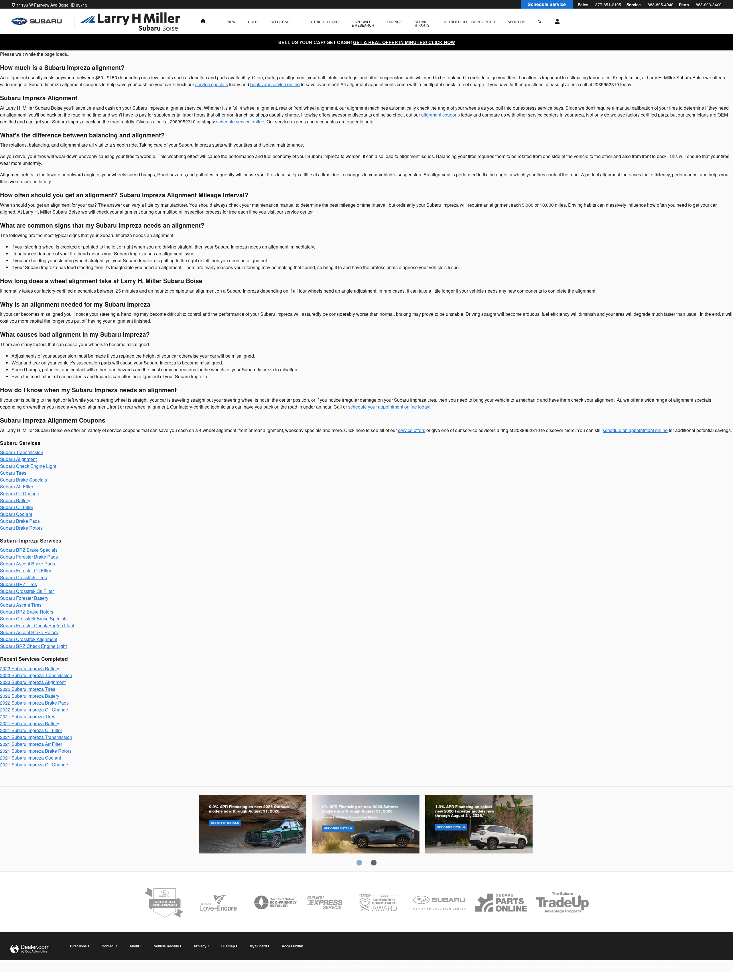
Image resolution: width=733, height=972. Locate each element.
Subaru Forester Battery (24, 598)
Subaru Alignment (18, 459)
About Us (516, 21)
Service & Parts (422, 23)
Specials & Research (363, 23)
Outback (252, 825)
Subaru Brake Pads (20, 521)
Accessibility (478, 951)
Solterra (365, 825)
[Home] (42, 21)
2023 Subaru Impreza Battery (29, 668)
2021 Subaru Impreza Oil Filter (31, 730)
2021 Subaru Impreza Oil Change (34, 764)
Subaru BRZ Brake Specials (29, 550)
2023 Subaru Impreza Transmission (36, 675)
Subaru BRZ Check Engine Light (33, 646)
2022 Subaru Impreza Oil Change (34, 709)
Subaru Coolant (16, 514)
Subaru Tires (13, 473)
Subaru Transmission (21, 452)
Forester (479, 825)
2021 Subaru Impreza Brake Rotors (36, 751)
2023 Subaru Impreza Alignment (33, 682)
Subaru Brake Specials (23, 479)
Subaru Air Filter (16, 486)
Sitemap (228, 946)
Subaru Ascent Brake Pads (27, 563)
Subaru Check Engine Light (28, 466)
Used (253, 21)
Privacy (200, 946)
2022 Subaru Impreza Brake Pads (34, 702)
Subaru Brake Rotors (21, 528)
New (231, 21)
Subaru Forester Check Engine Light (37, 625)
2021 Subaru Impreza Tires (27, 716)
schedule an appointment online (635, 430)
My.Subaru (258, 946)
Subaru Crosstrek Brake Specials (34, 618)
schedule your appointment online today (388, 406)
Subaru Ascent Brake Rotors (29, 632)
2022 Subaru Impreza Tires (27, 689)
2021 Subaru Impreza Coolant (30, 757)
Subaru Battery (15, 500)
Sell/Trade (281, 21)
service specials (211, 84)
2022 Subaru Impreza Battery (29, 696)
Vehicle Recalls (166, 946)
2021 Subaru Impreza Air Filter (31, 744)
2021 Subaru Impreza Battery (29, 723)
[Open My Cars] (556, 21)
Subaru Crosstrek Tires (23, 577)
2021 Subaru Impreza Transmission (36, 737)
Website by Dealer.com (29, 949)
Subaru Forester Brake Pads (29, 556)
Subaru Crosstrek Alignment (28, 639)
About (134, 946)
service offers (411, 430)
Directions (78, 946)
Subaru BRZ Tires (18, 584)
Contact (108, 946)
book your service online (275, 84)
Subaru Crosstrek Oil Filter (27, 591)
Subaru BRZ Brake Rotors (26, 611)
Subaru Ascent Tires (21, 605)
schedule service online (240, 121)
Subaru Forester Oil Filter (25, 570)
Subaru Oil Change (19, 493)
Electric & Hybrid (321, 21)
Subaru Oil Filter (16, 507)
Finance (394, 21)
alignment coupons (440, 114)
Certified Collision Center (469, 21)
